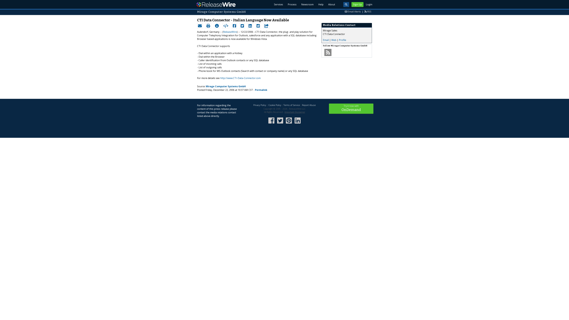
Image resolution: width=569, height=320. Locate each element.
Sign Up (357, 4)
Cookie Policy (274, 105)
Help (320, 4)
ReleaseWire (216, 4)
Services (278, 4)
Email (326, 40)
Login (369, 4)
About (331, 4)
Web (333, 40)
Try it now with (351, 108)
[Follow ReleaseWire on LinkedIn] (298, 123)
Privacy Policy (259, 105)
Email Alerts (354, 11)
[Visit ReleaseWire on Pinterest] (289, 123)
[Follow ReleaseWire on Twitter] (280, 123)
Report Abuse (309, 105)
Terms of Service (291, 105)
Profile (342, 40)
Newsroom (307, 4)
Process (292, 4)
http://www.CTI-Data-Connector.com (240, 78)
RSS (369, 11)
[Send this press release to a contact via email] (200, 25)
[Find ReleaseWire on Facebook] (271, 123)
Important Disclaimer (295, 112)
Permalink (261, 90)
